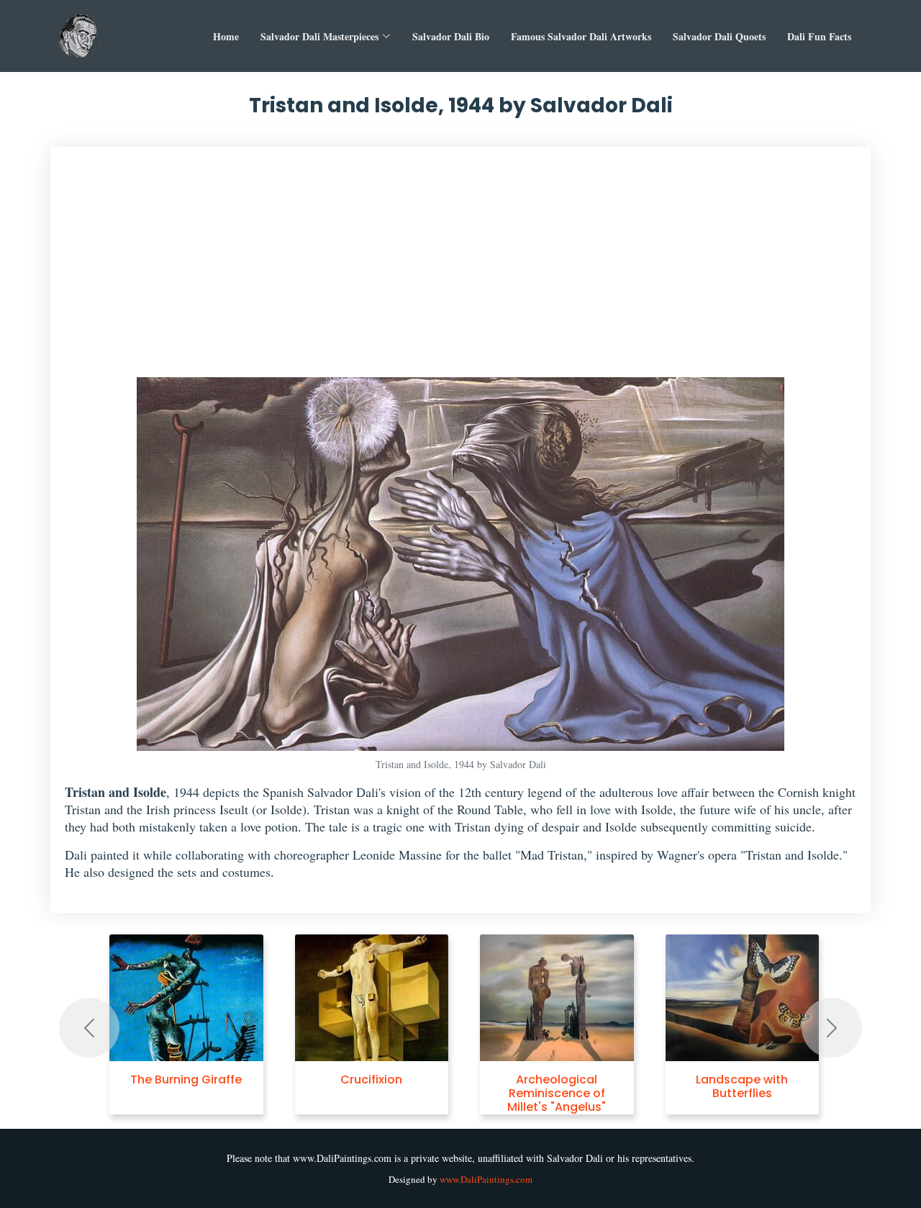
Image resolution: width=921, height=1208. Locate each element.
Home (226, 36)
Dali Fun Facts (819, 36)
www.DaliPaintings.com (486, 1179)
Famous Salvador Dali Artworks (581, 36)
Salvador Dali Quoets (719, 36)
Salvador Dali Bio (450, 36)
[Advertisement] (460, 269)
